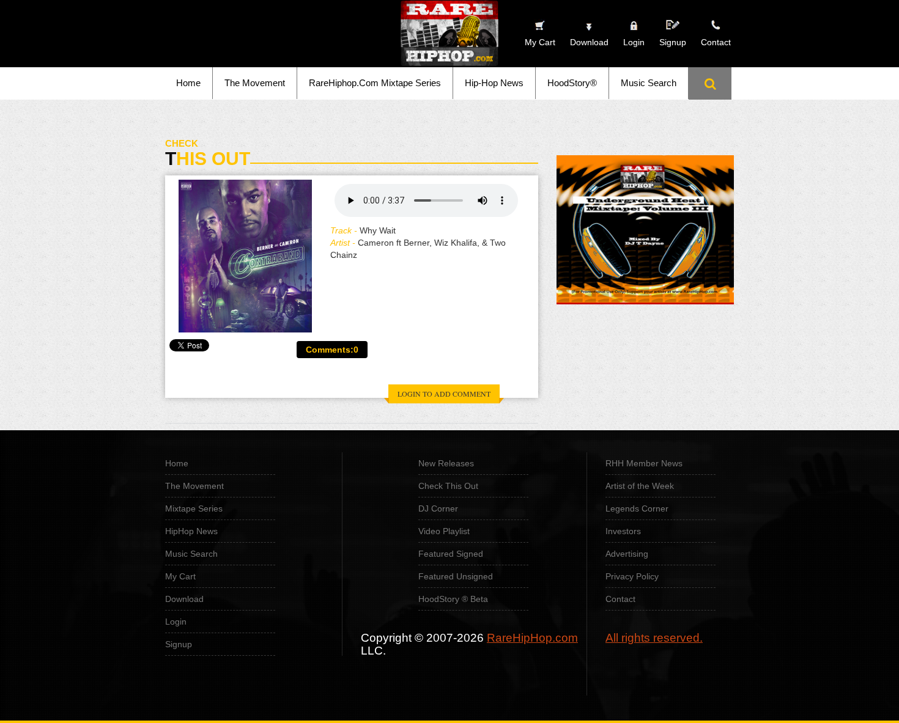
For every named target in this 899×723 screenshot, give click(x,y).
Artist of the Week (639, 486)
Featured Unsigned (455, 576)
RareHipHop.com (532, 637)
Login (634, 42)
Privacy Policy (632, 576)
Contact (620, 599)
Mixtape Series (194, 508)
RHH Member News (644, 463)
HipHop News (191, 531)
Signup (672, 42)
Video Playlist (444, 531)
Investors (623, 531)
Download (184, 599)
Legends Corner (636, 508)
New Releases (446, 463)
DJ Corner (438, 508)
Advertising (626, 554)
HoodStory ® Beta (453, 599)
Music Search (648, 83)
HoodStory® (572, 83)
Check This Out (448, 486)
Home (188, 83)
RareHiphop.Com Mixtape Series (375, 83)
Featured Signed (450, 554)
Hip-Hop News (494, 83)
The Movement (254, 83)
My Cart (180, 576)
